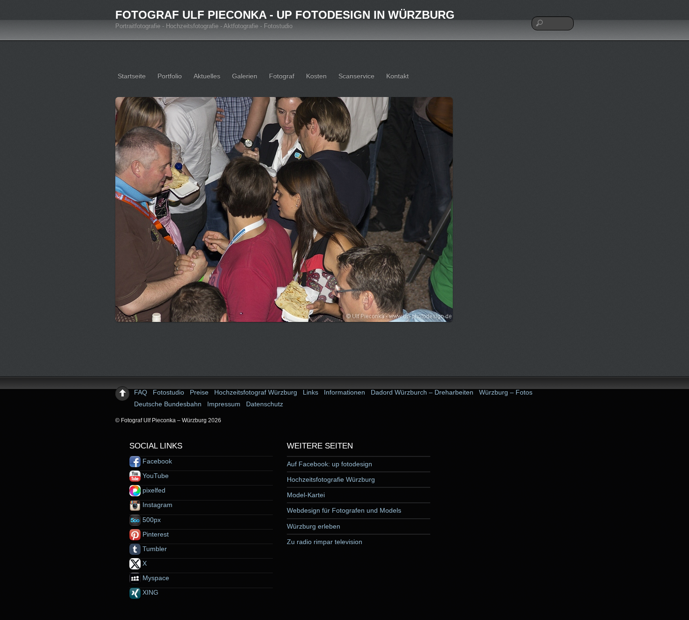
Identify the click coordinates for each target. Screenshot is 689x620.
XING (149, 592)
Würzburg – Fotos (505, 392)
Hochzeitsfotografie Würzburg (331, 479)
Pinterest (155, 534)
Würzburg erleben (313, 526)
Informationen (344, 392)
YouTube (155, 475)
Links (310, 392)
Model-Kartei (306, 495)
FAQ (140, 392)
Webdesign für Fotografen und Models (344, 510)
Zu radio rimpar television (324, 541)
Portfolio (169, 76)
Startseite (132, 76)
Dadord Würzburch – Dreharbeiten (422, 392)
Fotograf (281, 76)
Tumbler (154, 549)
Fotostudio (168, 392)
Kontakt (397, 76)
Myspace (155, 578)
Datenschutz (264, 404)
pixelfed (153, 490)
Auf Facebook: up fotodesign (329, 464)
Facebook (156, 461)
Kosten (316, 76)
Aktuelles (207, 76)
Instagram (156, 504)
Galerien (244, 76)
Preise (199, 392)
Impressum (223, 404)
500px (151, 519)
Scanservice (356, 76)
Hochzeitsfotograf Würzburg (255, 392)
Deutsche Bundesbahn (168, 404)
